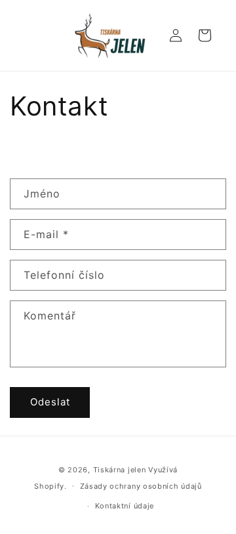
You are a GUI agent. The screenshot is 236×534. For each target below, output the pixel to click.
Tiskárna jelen (119, 469)
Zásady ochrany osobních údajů (141, 486)
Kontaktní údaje (125, 505)
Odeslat (50, 402)
